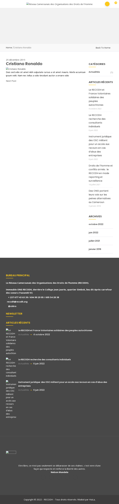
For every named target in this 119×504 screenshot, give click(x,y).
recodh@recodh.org (17, 301)
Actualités (94, 71)
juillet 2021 (94, 240)
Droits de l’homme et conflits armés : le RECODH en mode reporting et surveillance (101, 173)
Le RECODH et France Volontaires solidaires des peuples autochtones (99, 97)
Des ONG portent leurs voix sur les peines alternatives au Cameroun (100, 196)
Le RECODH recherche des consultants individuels (97, 120)
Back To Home (103, 47)
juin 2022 (93, 232)
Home (9, 47)
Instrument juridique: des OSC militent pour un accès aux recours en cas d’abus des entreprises (100, 146)
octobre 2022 (96, 224)
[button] (113, 4)
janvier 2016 (95, 249)
